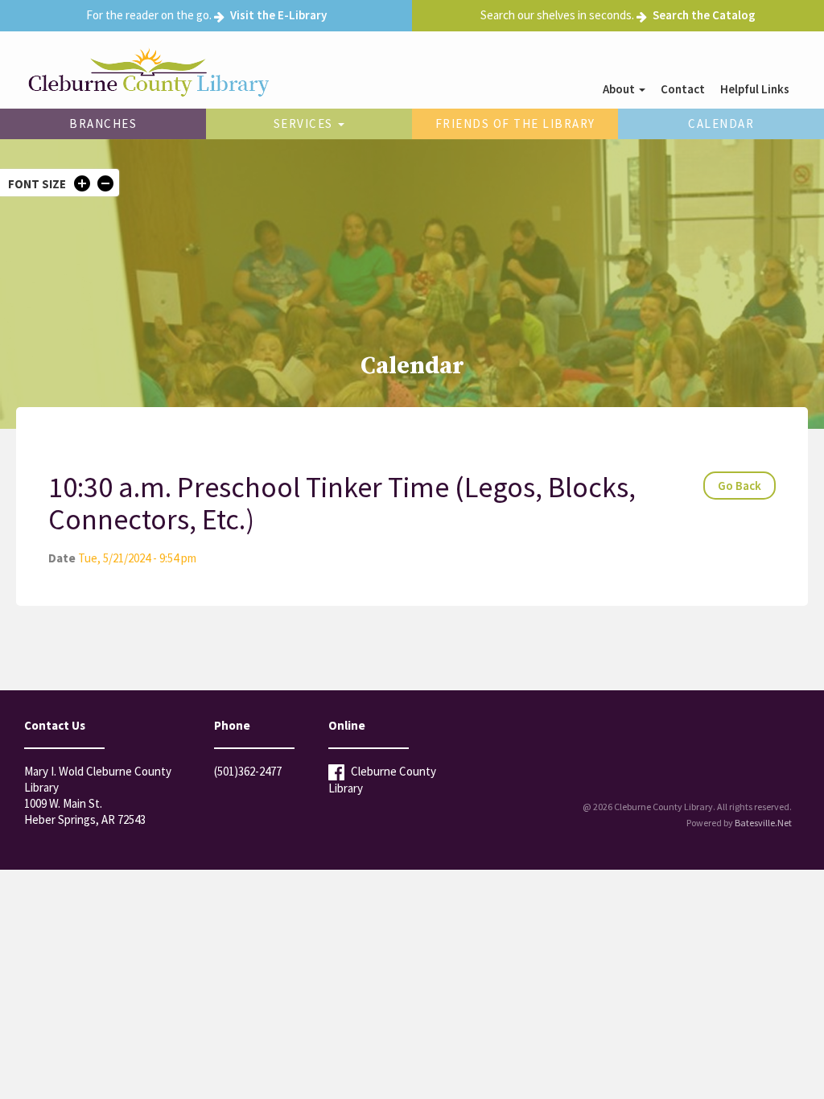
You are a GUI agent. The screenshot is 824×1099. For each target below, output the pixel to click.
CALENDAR (721, 123)
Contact (683, 89)
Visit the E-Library (278, 15)
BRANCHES (103, 123)
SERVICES (305, 123)
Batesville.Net (763, 823)
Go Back (739, 485)
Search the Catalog (704, 15)
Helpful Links (754, 89)
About (620, 89)
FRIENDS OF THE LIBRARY (515, 123)
